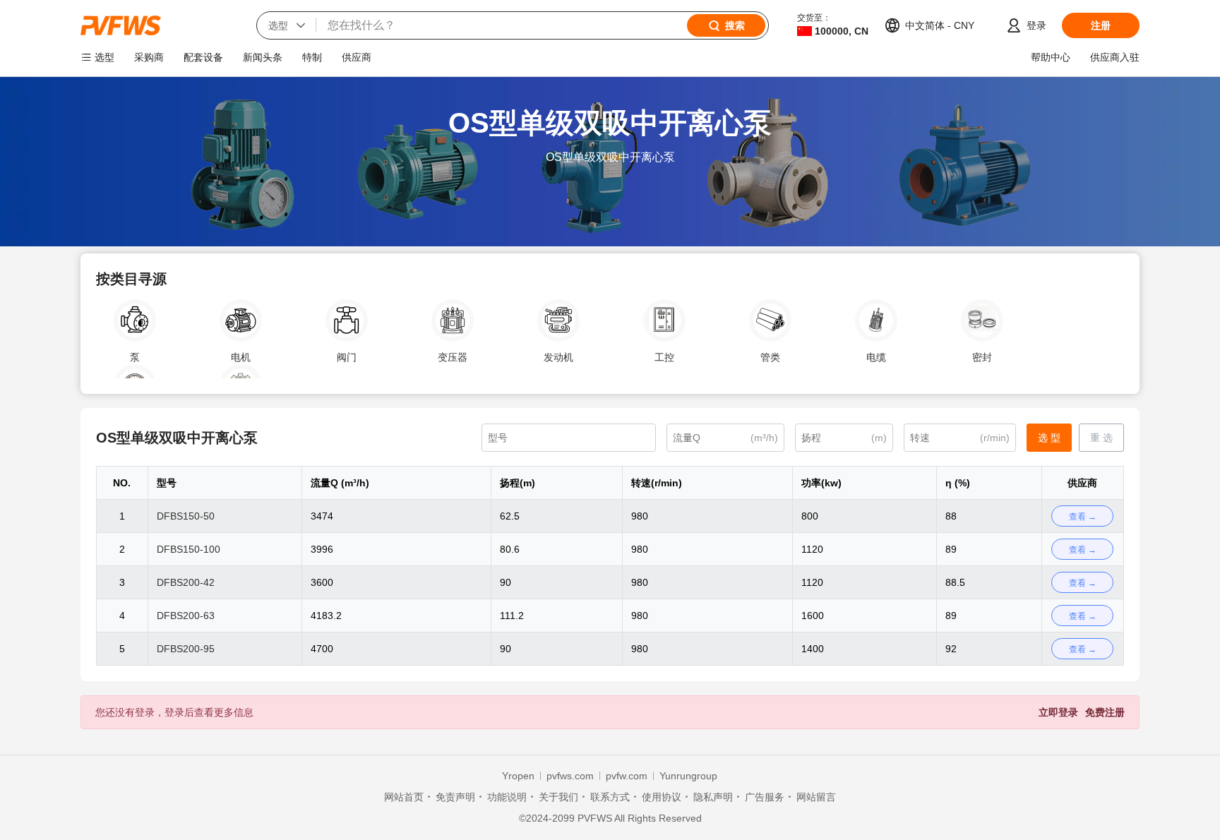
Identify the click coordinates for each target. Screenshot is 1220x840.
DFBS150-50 (186, 516)
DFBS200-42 (186, 582)
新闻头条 (262, 57)
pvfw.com (626, 775)
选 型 (1049, 437)
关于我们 (558, 797)
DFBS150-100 (188, 549)
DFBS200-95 (186, 648)
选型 (104, 57)
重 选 (1101, 437)
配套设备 (203, 57)
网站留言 (816, 797)
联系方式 (610, 797)
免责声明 (455, 797)
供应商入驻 (1115, 57)
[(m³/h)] (725, 438)
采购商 (149, 57)
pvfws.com (570, 775)
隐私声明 (713, 797)
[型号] (569, 438)
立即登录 (1058, 712)
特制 (312, 57)
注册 (1101, 25)
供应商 (356, 57)
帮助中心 (1050, 57)
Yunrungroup (688, 775)
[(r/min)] (960, 438)
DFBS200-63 (186, 615)
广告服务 (764, 797)
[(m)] (844, 438)
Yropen (518, 775)
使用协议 (661, 797)
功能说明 (507, 797)
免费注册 (1105, 712)
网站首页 (404, 797)
